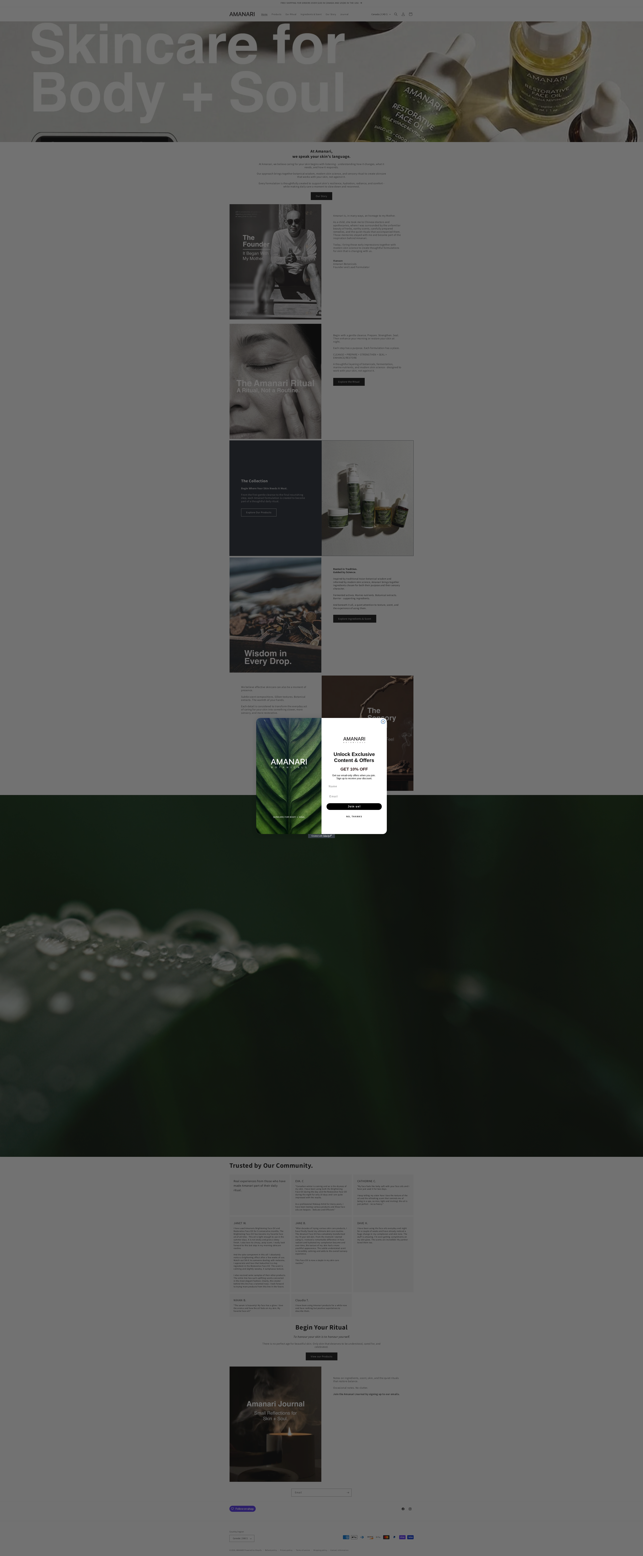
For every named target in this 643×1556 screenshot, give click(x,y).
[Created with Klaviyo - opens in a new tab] (321, 836)
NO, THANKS (354, 816)
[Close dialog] (383, 722)
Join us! (354, 806)
